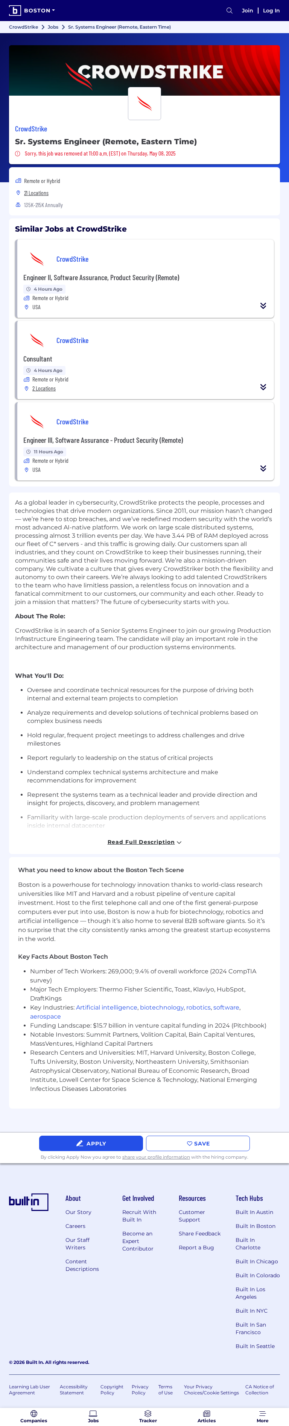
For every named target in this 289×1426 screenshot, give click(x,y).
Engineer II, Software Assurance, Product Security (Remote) (101, 277)
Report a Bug (196, 1247)
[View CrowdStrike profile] (144, 70)
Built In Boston (255, 1226)
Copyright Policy (111, 1389)
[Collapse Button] (263, 305)
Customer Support (192, 1216)
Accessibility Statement (74, 1389)
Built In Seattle (255, 1346)
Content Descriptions (82, 1265)
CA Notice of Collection (259, 1389)
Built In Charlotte (248, 1244)
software (226, 1007)
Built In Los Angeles (250, 1293)
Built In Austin (254, 1212)
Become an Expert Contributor (138, 1241)
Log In (271, 10)
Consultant (37, 358)
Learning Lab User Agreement (29, 1389)
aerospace (45, 1016)
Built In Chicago (257, 1261)
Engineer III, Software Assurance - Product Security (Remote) (103, 439)
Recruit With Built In (139, 1216)
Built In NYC (252, 1310)
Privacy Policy (140, 1389)
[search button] (229, 10)
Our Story (78, 1212)
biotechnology (162, 1007)
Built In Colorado (258, 1275)
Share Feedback (200, 1233)
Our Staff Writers (77, 1244)
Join (247, 10)
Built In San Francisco (251, 1328)
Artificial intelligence (106, 1007)
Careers (75, 1226)
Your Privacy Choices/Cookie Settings (211, 1389)
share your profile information (156, 1157)
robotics (198, 1007)
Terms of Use (165, 1389)
